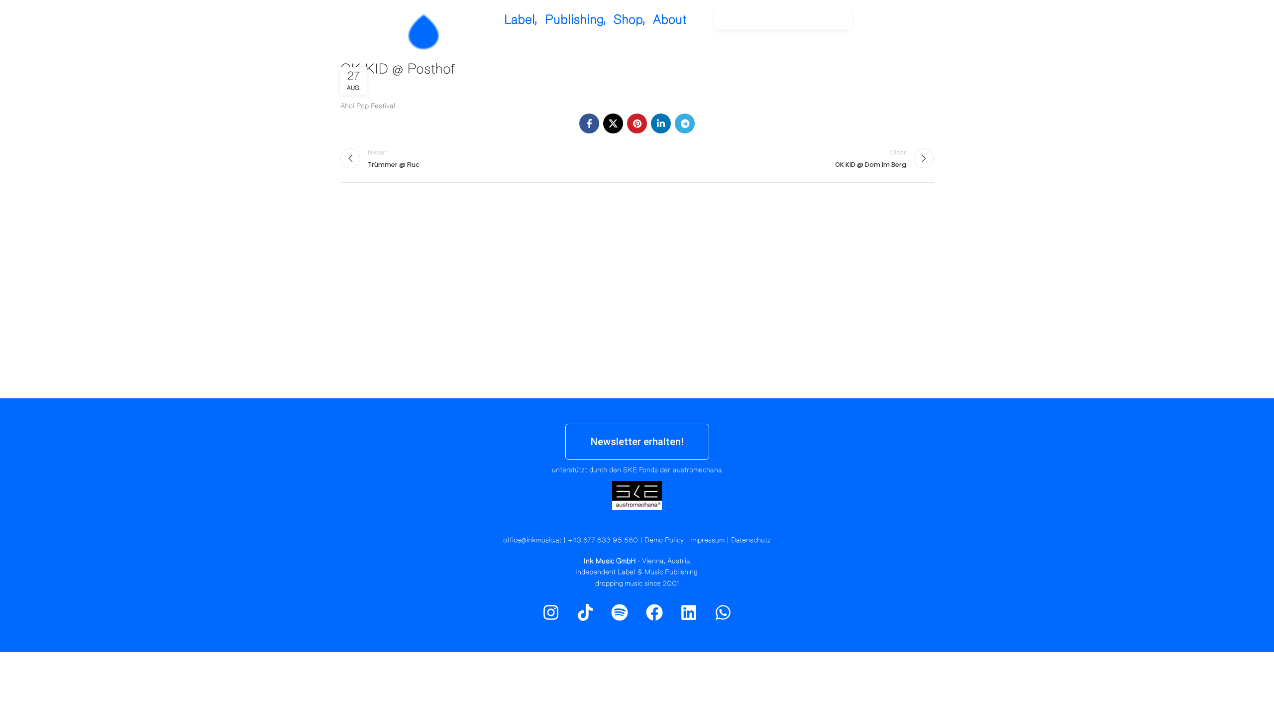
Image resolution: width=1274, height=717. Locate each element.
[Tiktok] (585, 612)
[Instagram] (885, 22)
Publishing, (575, 19)
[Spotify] (907, 22)
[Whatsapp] (723, 612)
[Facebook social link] (589, 123)
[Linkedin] (688, 612)
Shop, (629, 19)
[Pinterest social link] (637, 123)
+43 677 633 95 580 (603, 540)
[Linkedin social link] (661, 123)
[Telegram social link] (685, 123)
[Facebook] (654, 612)
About (670, 19)
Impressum (707, 540)
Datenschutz (751, 540)
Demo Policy (664, 540)
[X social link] (613, 123)
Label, (520, 19)
